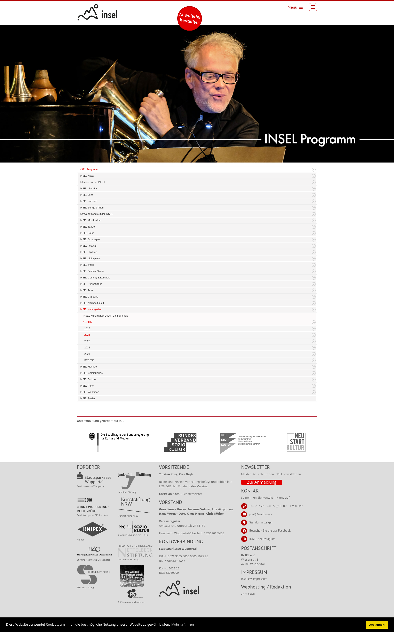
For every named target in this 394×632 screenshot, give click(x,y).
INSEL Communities (91, 373)
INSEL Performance (91, 284)
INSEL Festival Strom (92, 271)
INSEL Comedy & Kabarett (95, 277)
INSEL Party (87, 385)
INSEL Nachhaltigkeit (92, 303)
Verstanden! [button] (377, 624)
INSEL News (87, 175)
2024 (87, 334)
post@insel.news (260, 514)
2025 (87, 328)
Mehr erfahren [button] (182, 624)
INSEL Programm (88, 169)
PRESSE (89, 360)
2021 (87, 354)
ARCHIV (87, 322)
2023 (87, 341)
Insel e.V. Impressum (254, 579)
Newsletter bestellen (190, 18)
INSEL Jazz (86, 194)
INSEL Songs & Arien (92, 207)
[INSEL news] (88, 7)
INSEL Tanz (86, 290)
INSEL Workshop (89, 392)
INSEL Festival (88, 245)
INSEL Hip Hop (88, 252)
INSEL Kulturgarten (91, 309)
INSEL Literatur (88, 188)
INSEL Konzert (88, 201)
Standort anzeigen (261, 522)
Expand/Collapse (314, 170)
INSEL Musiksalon (90, 220)
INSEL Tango (87, 226)
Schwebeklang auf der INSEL (96, 214)
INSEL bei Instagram (262, 539)
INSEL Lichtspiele (90, 258)
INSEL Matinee (88, 366)
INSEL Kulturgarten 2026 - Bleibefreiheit (105, 315)
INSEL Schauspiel (90, 239)
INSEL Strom (87, 264)
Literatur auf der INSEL (92, 182)
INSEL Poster (87, 398)
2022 (87, 347)
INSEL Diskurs (88, 379)
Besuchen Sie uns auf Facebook (270, 530)
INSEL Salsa (87, 233)
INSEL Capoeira (89, 296)
